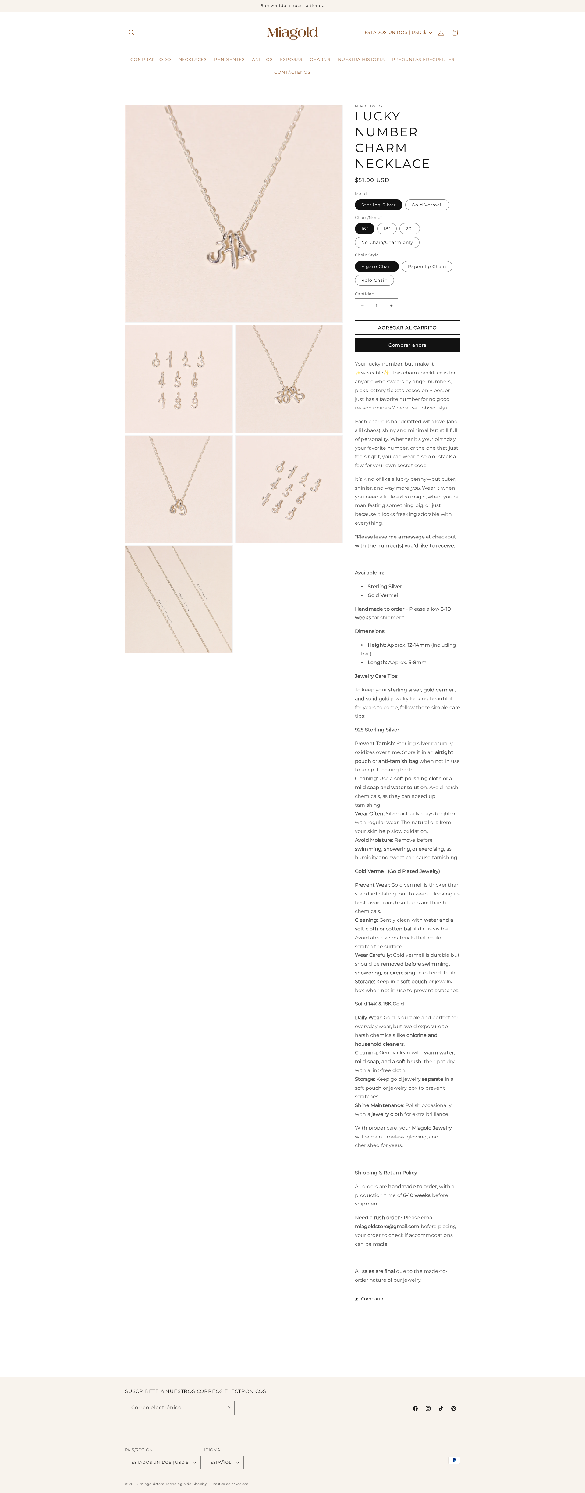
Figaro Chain (376, 266)
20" (409, 228)
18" (387, 228)
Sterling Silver (378, 205)
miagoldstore (152, 1484)
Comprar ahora (407, 345)
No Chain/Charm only (387, 242)
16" (364, 228)
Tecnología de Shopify (186, 1484)
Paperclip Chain (427, 266)
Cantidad (364, 293)
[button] (131, 32)
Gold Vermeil (427, 205)
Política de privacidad (231, 1484)
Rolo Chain (374, 280)
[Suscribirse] (227, 1408)
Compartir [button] (372, 1299)
